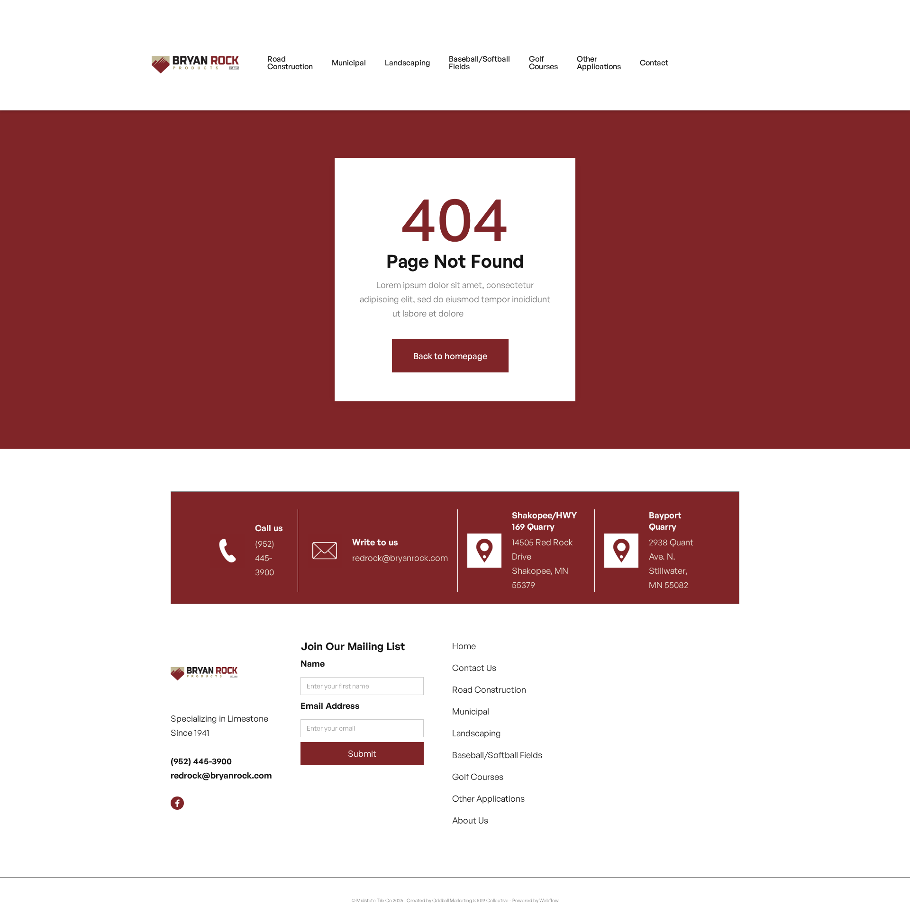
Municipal (470, 711)
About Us (470, 820)
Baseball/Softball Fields (497, 755)
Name (312, 663)
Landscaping (476, 733)
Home (464, 646)
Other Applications (488, 798)
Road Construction (489, 689)
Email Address (330, 705)
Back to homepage (450, 356)
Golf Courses (477, 776)
